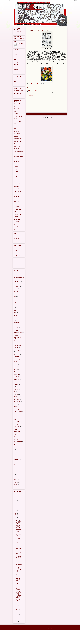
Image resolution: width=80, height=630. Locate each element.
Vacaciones (16, 479)
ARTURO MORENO (17, 293)
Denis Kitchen (16, 123)
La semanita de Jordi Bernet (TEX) (18, 522)
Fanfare (15, 128)
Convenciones (16, 342)
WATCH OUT (16, 482)
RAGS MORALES (17, 451)
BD (14, 307)
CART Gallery (16, 163)
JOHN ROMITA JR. (17, 399)
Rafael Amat (21, 43)
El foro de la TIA (16, 79)
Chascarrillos (16, 327)
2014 (16, 510)
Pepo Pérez (16, 57)
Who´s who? (16, 484)
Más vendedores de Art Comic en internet (19, 565)
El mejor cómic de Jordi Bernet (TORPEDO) (18, 538)
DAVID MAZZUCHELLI (17, 345)
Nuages (15, 193)
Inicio (48, 113)
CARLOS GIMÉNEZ (17, 219)
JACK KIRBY (16, 389)
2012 (16, 513)
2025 (16, 494)
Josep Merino (16, 67)
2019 (16, 503)
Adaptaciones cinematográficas (19, 277)
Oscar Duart (16, 69)
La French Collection (17, 191)
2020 (16, 501)
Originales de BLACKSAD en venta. (18, 599)
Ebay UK (15, 241)
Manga (15, 419)
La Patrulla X (16, 404)
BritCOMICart (16, 111)
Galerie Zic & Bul (16, 184)
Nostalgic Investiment (17, 138)
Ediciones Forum (16, 353)
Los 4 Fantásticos (16, 409)
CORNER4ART (16, 166)
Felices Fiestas (16, 366)
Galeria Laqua (16, 174)
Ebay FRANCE (16, 236)
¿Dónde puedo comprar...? (18, 272)
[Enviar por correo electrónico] (40, 83)
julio (16, 618)
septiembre (18, 615)
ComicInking (16, 113)
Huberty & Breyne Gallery (18, 188)
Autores (15, 296)
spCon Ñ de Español (17, 462)
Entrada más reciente (31, 113)
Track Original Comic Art (18, 103)
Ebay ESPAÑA (16, 238)
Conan (15, 340)
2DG (14, 78)
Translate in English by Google (19, 38)
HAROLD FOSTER (17, 379)
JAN (14, 391)
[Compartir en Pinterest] (44, 83)
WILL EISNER (16, 486)
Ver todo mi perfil (20, 44)
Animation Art (16, 288)
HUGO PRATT (16, 384)
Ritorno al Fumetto (17, 196)
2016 (16, 507)
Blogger (51, 628)
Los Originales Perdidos (18, 411)
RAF (14, 449)
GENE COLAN (16, 374)
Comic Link (15, 250)
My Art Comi (16, 434)
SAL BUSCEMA (34, 85)
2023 (16, 497)
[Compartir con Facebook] (43, 83)
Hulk (31, 85)
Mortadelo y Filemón (17, 431)
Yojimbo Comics (16, 204)
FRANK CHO (16, 369)
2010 (16, 516)
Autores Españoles (17, 298)
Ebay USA (15, 240)
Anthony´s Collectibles (17, 108)
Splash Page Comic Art (17, 146)
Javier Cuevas (16, 72)
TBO (14, 474)
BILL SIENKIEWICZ (17, 310)
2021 (16, 500)
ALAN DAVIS (16, 216)
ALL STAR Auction (17, 247)
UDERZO (15, 477)
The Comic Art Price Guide (18, 476)
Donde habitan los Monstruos (18, 350)
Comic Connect (16, 248)
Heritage (15, 252)
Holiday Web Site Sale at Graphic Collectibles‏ (18, 592)
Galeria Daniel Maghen (17, 173)
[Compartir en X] (42, 83)
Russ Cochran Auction (17, 255)
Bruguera (15, 315)
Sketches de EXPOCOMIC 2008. (18, 603)
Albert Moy (15, 106)
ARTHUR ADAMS (17, 208)
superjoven (15, 469)
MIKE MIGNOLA (16, 421)
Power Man (15, 447)
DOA (14, 126)
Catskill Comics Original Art (18, 116)
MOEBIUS (15, 429)
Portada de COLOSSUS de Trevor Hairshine (19, 562)
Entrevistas (15, 361)
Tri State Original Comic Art (18, 151)
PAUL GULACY (16, 444)
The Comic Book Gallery (18, 121)
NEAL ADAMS (16, 439)
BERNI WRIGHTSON (17, 226)
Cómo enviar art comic (17, 337)
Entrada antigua (63, 113)
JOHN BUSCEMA (17, 396)
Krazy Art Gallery (16, 189)
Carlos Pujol (16, 64)
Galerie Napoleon (17, 178)
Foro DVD (15, 81)
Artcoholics (15, 158)
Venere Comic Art (16, 203)
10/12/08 (36, 90)
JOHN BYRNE (16, 211)
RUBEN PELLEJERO (17, 457)
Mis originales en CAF (17, 31)
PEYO (15, 446)
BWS (14, 224)
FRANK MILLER (16, 371)
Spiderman (15, 464)
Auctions (15, 294)
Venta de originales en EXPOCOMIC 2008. (19, 610)
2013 (16, 511)
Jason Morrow (42, 628)
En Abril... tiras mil (17, 359)
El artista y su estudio (17, 356)
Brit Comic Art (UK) (17, 161)
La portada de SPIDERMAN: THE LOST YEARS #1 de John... (18, 579)
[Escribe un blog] (41, 83)
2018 (16, 504)
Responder (30, 95)
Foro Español (16, 83)
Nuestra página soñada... (18, 441)
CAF (14, 320)
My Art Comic (16, 436)
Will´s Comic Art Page (17, 153)
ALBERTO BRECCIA (17, 281)
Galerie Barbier (16, 171)
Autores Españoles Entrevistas (19, 299)
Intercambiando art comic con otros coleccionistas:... (19, 586)
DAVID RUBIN (16, 347)
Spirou (15, 466)
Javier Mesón (16, 62)
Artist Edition (16, 291)
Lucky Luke (15, 414)
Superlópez (16, 471)
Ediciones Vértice (16, 354)
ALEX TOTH (16, 284)
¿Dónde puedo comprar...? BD (19, 274)
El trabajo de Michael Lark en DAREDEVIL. (18, 589)
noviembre (17, 612)
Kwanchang (16, 136)
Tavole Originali (16, 199)
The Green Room (16, 186)
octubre (17, 614)
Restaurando (16, 454)
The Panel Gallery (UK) (17, 183)
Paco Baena (16, 56)
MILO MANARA (16, 221)
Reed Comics (16, 194)
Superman (15, 472)
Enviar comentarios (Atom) (49, 117)
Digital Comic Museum (17, 93)
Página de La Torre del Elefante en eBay (19, 570)
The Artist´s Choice (17, 148)
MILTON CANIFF (16, 426)
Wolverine (15, 487)
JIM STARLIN (16, 394)
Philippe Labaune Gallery (18, 141)
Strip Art (15, 467)
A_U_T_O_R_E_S (17, 206)
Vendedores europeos (17, 481)
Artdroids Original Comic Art (18, 156)
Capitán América (16, 322)
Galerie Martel (16, 176)
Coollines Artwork (16, 118)
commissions (16, 335)
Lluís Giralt (15, 54)
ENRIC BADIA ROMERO (18, 209)
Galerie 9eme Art (16, 179)
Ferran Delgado (31, 90)
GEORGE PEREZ (17, 376)
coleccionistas (16, 330)
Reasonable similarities (17, 452)
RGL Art (15, 143)
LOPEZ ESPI (16, 406)
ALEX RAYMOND (17, 283)
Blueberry (15, 312)
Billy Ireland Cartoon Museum (18, 90)
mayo (17, 621)
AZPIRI (15, 302)
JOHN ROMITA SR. (17, 401)
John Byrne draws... (17, 52)
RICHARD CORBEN (17, 214)
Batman (15, 305)
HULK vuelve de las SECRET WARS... (18, 583)
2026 (16, 493)
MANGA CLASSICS (17, 84)
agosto (17, 617)
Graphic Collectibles (17, 133)
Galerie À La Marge (17, 169)
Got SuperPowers (17, 131)
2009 (16, 517)
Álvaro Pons (16, 59)
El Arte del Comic (16, 168)
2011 (16, 514)
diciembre (17, 520)
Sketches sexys (16, 461)
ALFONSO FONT (16, 286)
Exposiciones (16, 364)
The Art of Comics (17, 201)
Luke (14, 416)
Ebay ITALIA (16, 235)
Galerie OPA (16, 181)
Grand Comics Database (18, 95)
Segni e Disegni (16, 198)
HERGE (15, 381)
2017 (16, 506)
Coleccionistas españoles (18, 332)
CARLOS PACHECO (17, 325)
